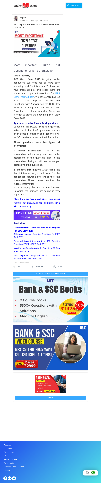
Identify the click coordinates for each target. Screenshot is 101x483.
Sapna (23, 17)
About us (7, 445)
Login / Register (75, 5)
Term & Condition (10, 459)
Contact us (8, 448)
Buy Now (50, 398)
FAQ (5, 456)
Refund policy (9, 463)
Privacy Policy (9, 452)
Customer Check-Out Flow (14, 467)
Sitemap (7, 470)
